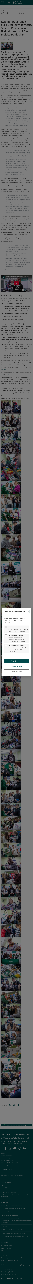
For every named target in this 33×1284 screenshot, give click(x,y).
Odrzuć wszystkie (16, 671)
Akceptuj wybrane (16, 666)
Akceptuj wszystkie (16, 661)
